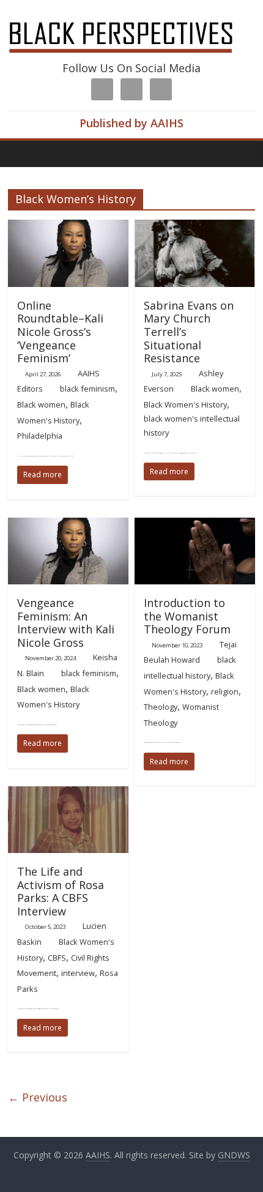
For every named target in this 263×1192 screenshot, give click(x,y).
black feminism (87, 388)
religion (225, 691)
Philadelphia (39, 435)
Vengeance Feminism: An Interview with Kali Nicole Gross (65, 622)
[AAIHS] (131, 19)
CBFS (57, 957)
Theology (160, 706)
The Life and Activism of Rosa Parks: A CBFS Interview (60, 891)
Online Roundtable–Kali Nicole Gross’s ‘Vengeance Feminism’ (60, 331)
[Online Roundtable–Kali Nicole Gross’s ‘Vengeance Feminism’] (68, 227)
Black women (41, 404)
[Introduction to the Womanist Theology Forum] (195, 525)
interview (78, 972)
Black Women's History (185, 404)
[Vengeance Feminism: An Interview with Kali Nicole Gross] (68, 525)
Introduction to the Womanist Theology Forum (187, 615)
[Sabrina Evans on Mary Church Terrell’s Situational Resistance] (195, 227)
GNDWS (234, 1155)
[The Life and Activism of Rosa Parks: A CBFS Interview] (68, 793)
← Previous (37, 1097)
